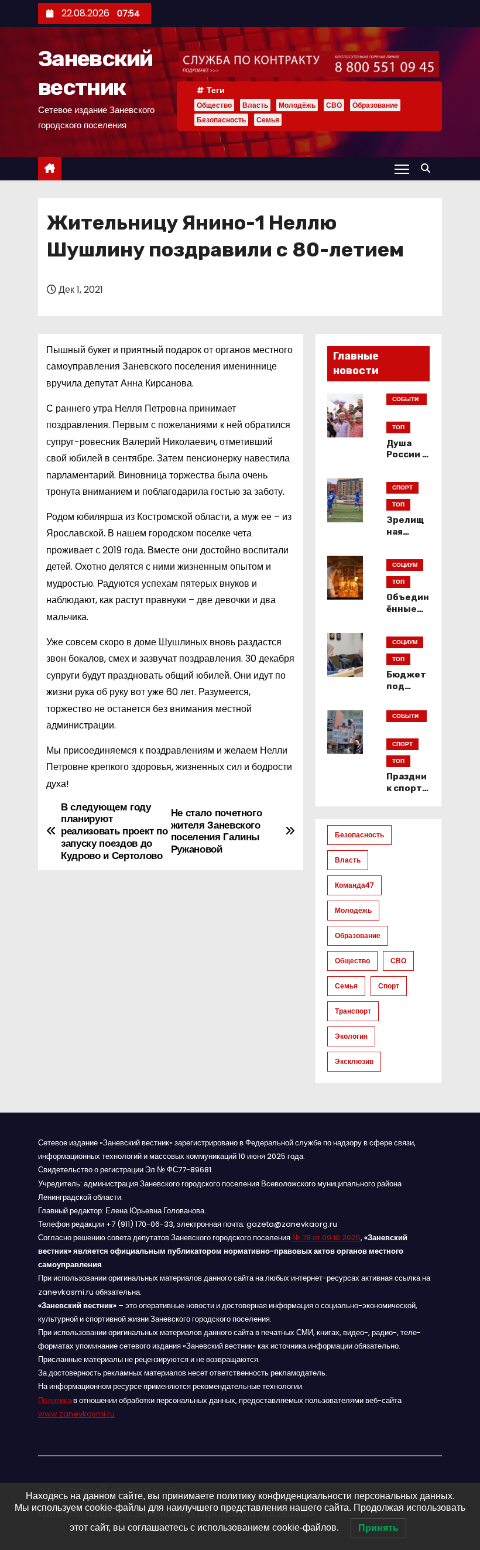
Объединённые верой (407, 609)
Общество (214, 105)
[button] (428, 168)
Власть (255, 105)
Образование (375, 105)
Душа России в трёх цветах (407, 461)
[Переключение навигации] (402, 168)
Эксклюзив (354, 1061)
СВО (334, 105)
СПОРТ (402, 487)
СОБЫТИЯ (405, 400)
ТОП (398, 427)
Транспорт (353, 1011)
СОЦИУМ (404, 564)
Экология (351, 1036)
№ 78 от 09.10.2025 (326, 1237)
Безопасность (221, 120)
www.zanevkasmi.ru (76, 1413)
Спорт (388, 986)
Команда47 (354, 885)
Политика (54, 1400)
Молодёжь (297, 105)
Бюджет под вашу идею (406, 692)
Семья (267, 120)
